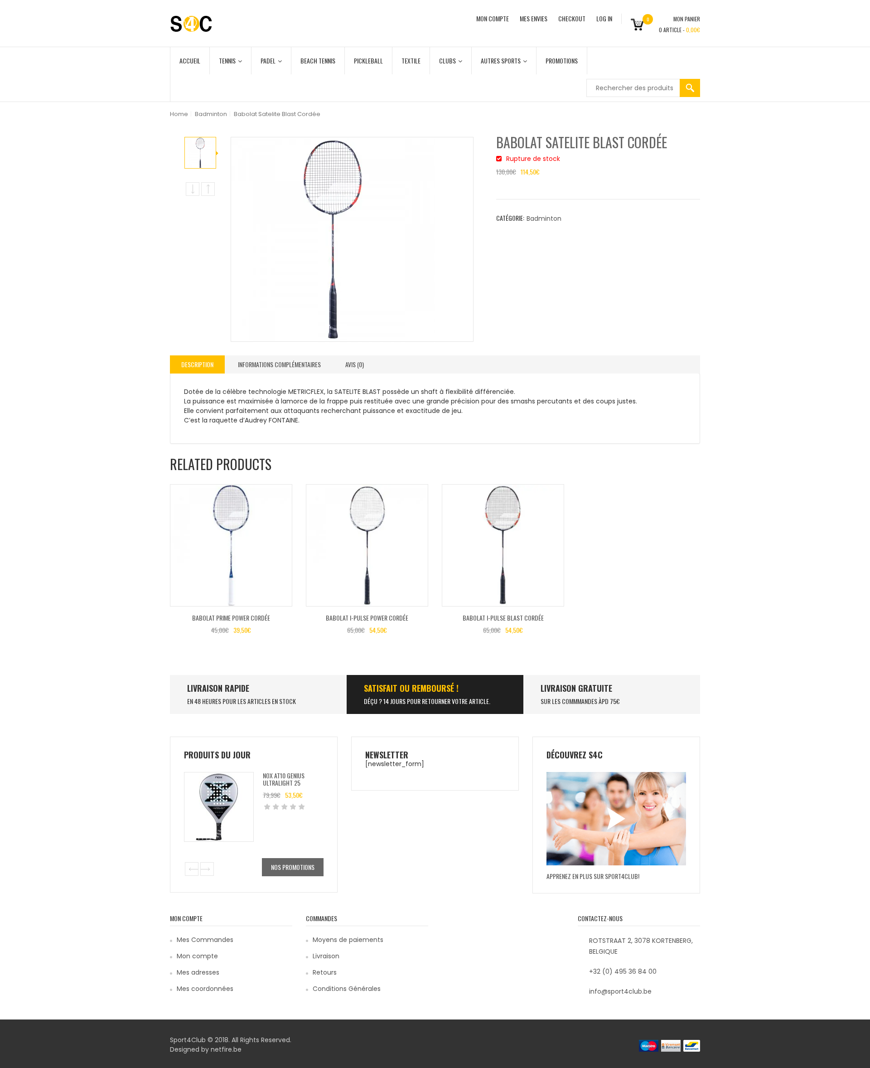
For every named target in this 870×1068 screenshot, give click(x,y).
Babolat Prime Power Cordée (231, 617)
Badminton (211, 114)
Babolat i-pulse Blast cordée (503, 617)
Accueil (189, 60)
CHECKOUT (571, 18)
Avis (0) (354, 364)
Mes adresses (198, 972)
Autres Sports (501, 60)
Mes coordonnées (205, 988)
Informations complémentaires (279, 364)
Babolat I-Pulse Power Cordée (367, 617)
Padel (268, 60)
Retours (325, 972)
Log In (604, 18)
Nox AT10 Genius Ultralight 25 (283, 779)
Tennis (227, 60)
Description (197, 364)
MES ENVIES (533, 18)
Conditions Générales (347, 988)
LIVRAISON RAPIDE (218, 688)
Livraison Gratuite (576, 688)
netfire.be (226, 1049)
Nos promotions (292, 867)
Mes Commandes (205, 939)
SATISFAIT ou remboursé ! (411, 688)
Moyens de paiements (348, 939)
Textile (410, 60)
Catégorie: (510, 218)
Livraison (326, 956)
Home (179, 114)
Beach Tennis (317, 60)
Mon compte (197, 956)
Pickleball (368, 60)
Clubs (447, 60)
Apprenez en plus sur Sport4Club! (592, 876)
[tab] (197, 364)
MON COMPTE (492, 18)
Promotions (562, 60)
